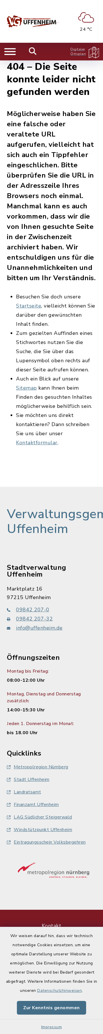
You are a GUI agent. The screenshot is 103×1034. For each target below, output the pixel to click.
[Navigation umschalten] (10, 51)
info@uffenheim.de (39, 627)
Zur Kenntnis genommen (51, 1008)
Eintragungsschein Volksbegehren (50, 842)
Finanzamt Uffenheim (36, 804)
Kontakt (52, 925)
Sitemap (26, 387)
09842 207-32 (34, 618)
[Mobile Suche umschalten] (33, 51)
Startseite (28, 305)
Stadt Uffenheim (31, 779)
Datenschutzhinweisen (59, 990)
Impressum (51, 1027)
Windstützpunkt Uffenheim (43, 830)
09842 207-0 (32, 609)
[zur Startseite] (33, 21)
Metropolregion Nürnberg (41, 767)
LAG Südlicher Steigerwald (43, 817)
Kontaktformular (37, 442)
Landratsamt (27, 792)
